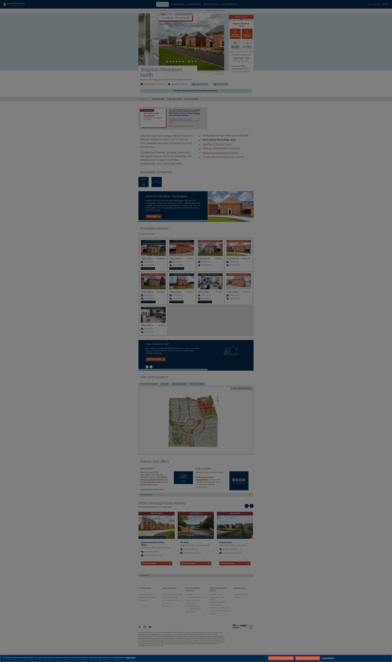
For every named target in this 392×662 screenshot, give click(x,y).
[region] (196, 658)
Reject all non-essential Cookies (307, 658)
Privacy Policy (130, 657)
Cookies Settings (328, 658)
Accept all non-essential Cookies (281, 658)
